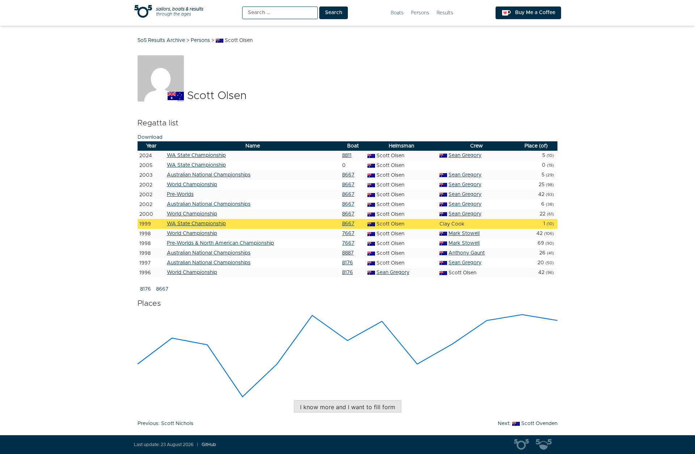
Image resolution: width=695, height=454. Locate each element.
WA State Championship (196, 155)
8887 (348, 253)
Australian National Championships (208, 174)
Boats (397, 13)
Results (445, 13)
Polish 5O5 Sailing (546, 444)
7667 (348, 233)
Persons (420, 13)
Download (150, 137)
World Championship (192, 184)
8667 (348, 174)
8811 (346, 155)
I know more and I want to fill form (347, 407)
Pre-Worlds (180, 194)
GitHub (209, 444)
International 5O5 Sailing (525, 444)
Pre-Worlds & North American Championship (220, 243)
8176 (347, 262)
